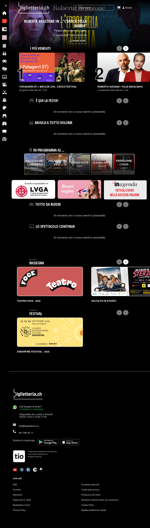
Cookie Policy (87, 504)
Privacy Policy (19, 510)
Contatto (17, 489)
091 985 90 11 (26, 432)
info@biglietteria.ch (29, 425)
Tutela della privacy (90, 489)
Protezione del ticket (90, 494)
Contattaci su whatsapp (31, 409)
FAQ (15, 484)
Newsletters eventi (21, 504)
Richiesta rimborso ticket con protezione (100, 499)
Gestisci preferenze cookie (93, 510)
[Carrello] (119, 7)
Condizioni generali (90, 484)
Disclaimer (18, 494)
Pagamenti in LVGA (22, 499)
